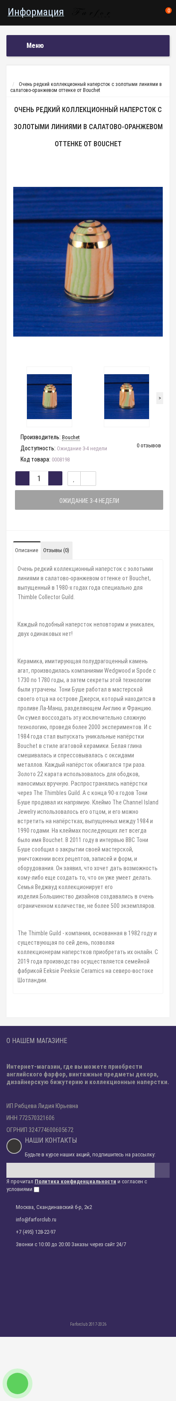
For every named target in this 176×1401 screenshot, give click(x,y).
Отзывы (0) (56, 550)
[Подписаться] (162, 1170)
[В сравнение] (88, 478)
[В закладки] (74, 478)
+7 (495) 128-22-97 (36, 1232)
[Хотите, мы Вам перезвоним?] (17, 1383)
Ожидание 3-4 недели (89, 500)
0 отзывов (149, 445)
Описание (26, 550)
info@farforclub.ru (36, 1219)
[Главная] (14, 78)
